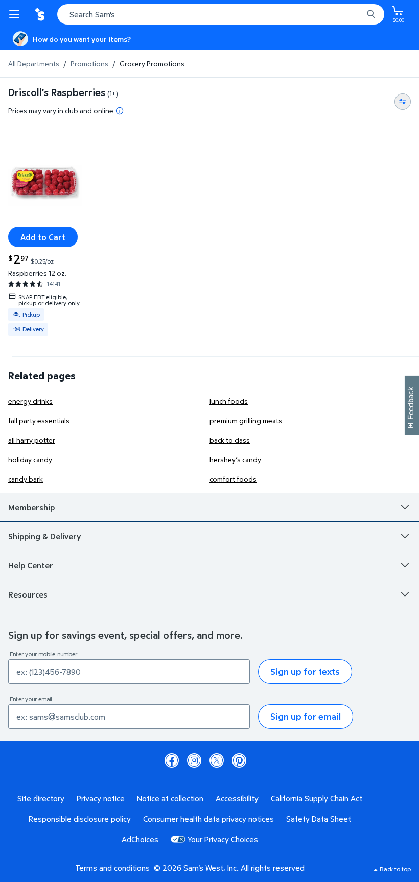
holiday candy (30, 459)
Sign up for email (305, 716)
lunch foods (229, 401)
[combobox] (220, 14)
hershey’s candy (235, 459)
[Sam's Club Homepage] (41, 14)
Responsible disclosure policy (80, 818)
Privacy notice (101, 798)
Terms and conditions (112, 867)
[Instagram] (194, 760)
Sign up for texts (305, 671)
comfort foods (233, 479)
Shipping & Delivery (44, 536)
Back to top (395, 869)
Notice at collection (170, 798)
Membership (31, 507)
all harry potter (31, 440)
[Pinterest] (239, 760)
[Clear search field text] (357, 14)
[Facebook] (172, 760)
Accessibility (237, 798)
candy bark (25, 479)
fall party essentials (38, 420)
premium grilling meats (246, 420)
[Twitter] (217, 760)
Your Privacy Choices (223, 839)
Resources (28, 594)
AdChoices (140, 839)
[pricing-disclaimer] (119, 111)
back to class (230, 440)
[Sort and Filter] (402, 101)
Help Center (30, 565)
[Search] (371, 14)
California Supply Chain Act (316, 798)
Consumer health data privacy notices (208, 818)
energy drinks (30, 401)
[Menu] (16, 14)
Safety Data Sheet (318, 818)
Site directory (40, 798)
